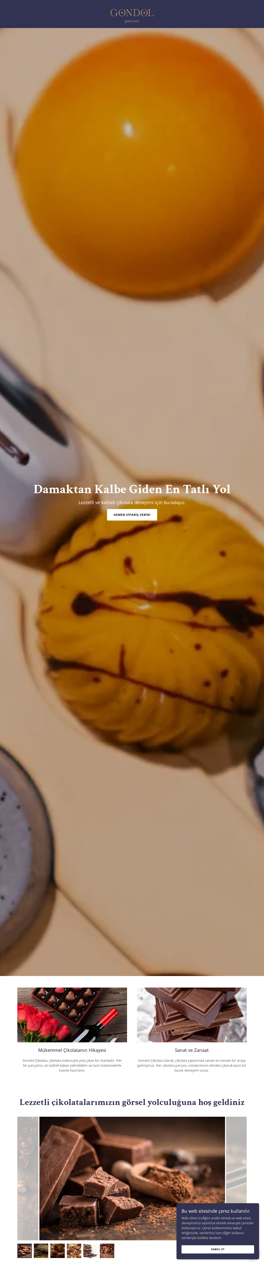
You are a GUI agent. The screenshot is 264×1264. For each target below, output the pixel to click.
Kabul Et (218, 1249)
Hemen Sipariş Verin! (132, 515)
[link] (132, 13)
